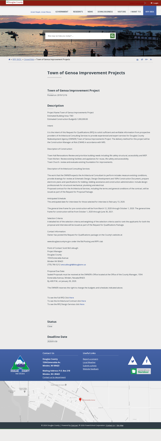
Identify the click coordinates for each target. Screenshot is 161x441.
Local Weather (89, 362)
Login (156, 3)
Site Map (120, 425)
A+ (146, 59)
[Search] (112, 35)
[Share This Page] (142, 59)
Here (71, 297)
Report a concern (90, 359)
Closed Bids (29, 59)
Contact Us (110, 425)
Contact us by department (54, 377)
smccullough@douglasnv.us (73, 264)
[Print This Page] (137, 59)
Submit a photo (90, 365)
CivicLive (74, 425)
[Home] (9, 59)
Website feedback (91, 369)
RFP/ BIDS (17, 59)
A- (151, 59)
